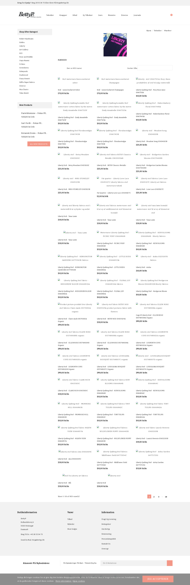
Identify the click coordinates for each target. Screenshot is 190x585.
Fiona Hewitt (24, 79)
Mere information (64, 581)
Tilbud (69, 519)
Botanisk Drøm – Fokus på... (34, 133)
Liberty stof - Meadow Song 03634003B (152, 141)
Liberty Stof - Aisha (143, 267)
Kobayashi (23, 71)
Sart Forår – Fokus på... (32, 123)
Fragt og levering (109, 519)
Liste (63, 68)
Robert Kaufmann (26, 39)
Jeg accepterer (157, 578)
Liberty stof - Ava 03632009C (69, 459)
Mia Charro (23, 89)
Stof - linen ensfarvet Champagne (110, 90)
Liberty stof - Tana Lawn (67, 216)
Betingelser (106, 524)
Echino (22, 64)
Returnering (106, 534)
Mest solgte (72, 529)
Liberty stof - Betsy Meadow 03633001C (73, 165)
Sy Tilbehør (88, 15)
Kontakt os (106, 544)
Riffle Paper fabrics (27, 82)
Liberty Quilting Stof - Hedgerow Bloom (151, 291)
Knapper (63, 15)
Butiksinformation (27, 512)
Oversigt (105, 549)
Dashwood (23, 75)
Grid (59, 68)
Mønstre (111, 15)
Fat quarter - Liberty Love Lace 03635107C (114, 193)
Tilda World (24, 93)
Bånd (75, 15)
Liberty (22, 46)
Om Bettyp (106, 529)
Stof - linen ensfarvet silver (69, 90)
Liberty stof (101, 483)
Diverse (124, 15)
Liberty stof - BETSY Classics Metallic (111, 165)
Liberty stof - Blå (64, 483)
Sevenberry (24, 68)
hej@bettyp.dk (38, 540)
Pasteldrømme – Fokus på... (34, 113)
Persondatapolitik (109, 539)
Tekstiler (50, 15)
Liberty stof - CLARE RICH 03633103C (73, 391)
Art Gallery (23, 50)
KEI (20, 53)
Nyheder (70, 524)
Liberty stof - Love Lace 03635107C (150, 189)
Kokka (22, 42)
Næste (170, 496)
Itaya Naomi (24, 60)
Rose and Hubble (26, 57)
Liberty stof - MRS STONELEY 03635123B (74, 189)
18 (166, 497)
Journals (137, 15)
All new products (39, 144)
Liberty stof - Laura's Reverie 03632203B (152, 438)
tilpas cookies (79, 581)
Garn (100, 15)
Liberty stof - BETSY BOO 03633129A (111, 319)
